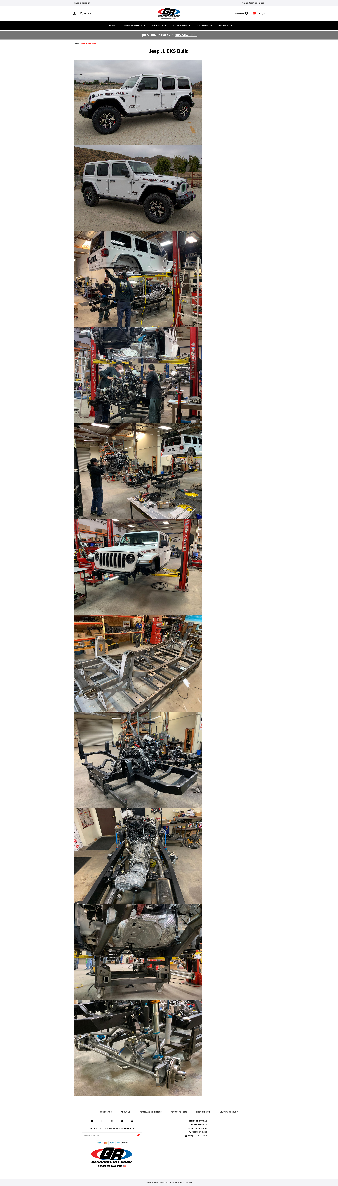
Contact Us (106, 1111)
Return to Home (179, 1111)
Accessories (180, 25)
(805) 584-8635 (256, 3)
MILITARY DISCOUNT (229, 1111)
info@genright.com (197, 1135)
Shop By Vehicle (133, 25)
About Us (125, 1111)
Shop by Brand (203, 1111)
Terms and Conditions (151, 1111)
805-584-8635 (186, 35)
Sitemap (189, 1182)
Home (112, 25)
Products (157, 25)
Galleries (202, 25)
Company (223, 25)
